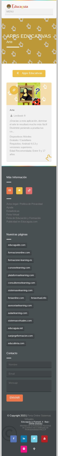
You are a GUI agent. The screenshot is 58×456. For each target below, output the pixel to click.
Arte (12, 110)
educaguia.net (15, 328)
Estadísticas (12, 211)
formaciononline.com (19, 252)
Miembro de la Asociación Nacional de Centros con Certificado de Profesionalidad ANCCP (35, 428)
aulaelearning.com (17, 313)
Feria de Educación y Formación (23, 218)
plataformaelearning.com (21, 275)
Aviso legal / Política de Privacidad (24, 203)
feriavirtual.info (38, 297)
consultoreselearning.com (21, 282)
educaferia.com (16, 343)
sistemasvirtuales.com (20, 320)
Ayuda (9, 207)
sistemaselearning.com (20, 290)
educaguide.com (16, 245)
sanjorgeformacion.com (20, 335)
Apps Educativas (30, 73)
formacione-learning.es (20, 260)
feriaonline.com (16, 297)
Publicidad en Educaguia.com (22, 221)
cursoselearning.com (19, 267)
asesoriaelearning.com (20, 305)
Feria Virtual (12, 214)
